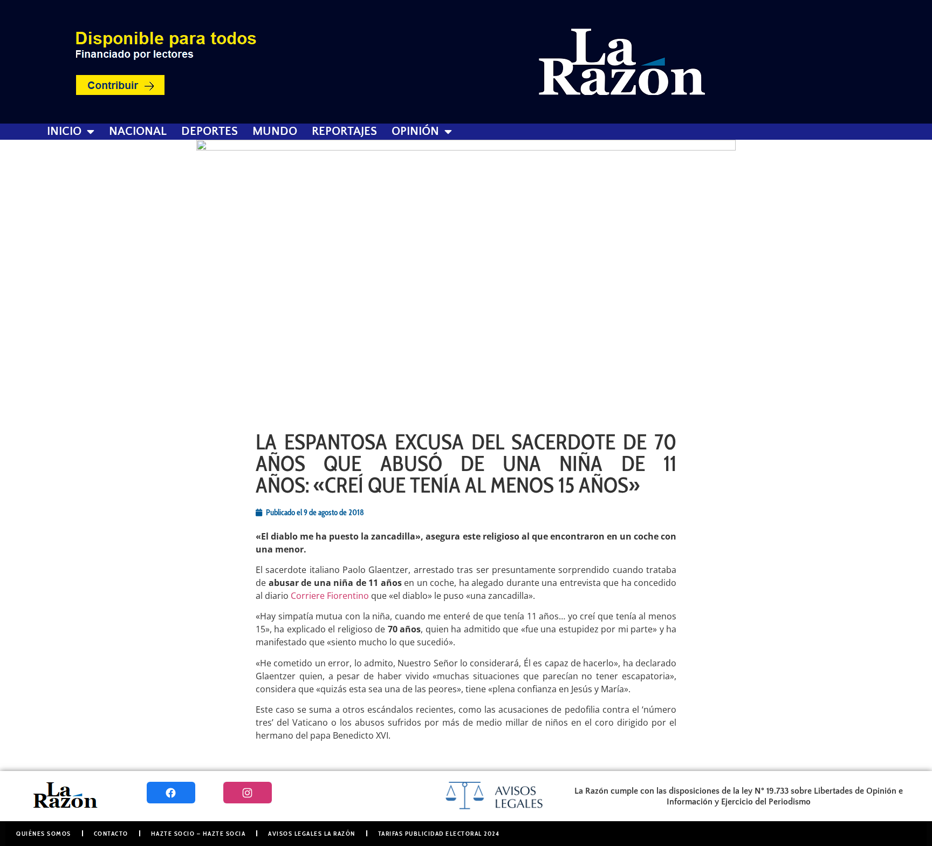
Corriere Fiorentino (330, 596)
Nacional (138, 132)
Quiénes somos (43, 833)
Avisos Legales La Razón (311, 833)
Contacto (111, 833)
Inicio (64, 132)
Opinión (415, 132)
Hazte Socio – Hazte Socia (198, 833)
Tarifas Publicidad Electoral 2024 (439, 833)
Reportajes (344, 132)
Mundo (274, 132)
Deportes (209, 132)
